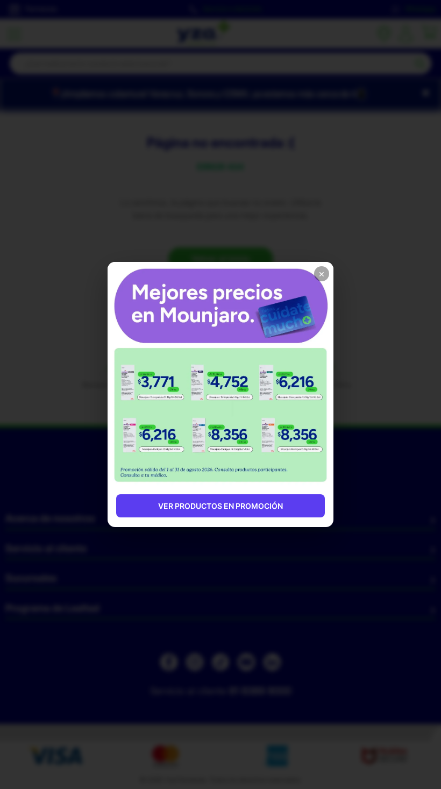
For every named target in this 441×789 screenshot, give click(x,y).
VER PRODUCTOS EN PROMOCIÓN (220, 505)
